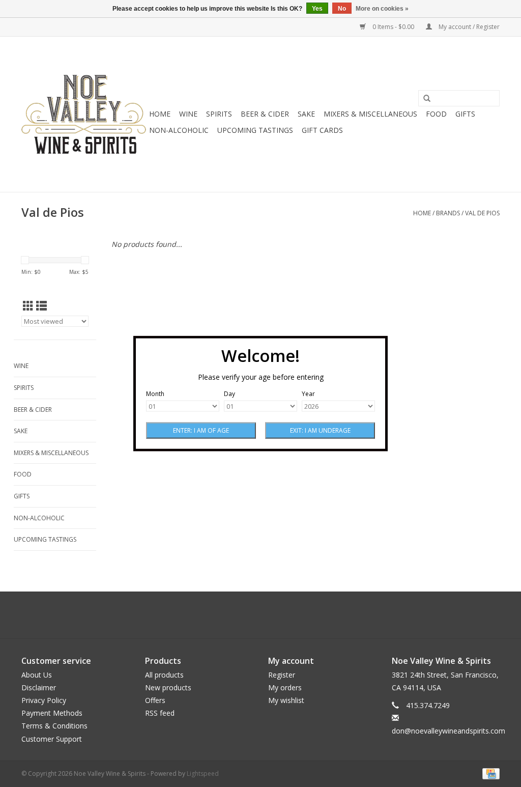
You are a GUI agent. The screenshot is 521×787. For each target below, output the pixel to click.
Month (155, 393)
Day (229, 393)
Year (308, 393)
